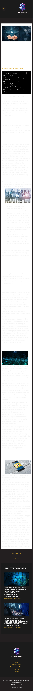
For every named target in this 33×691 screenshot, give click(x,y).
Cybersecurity (7, 69)
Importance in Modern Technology (15, 78)
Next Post (16, 558)
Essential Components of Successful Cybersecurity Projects (14, 83)
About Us (16, 669)
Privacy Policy (16, 665)
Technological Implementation (14, 88)
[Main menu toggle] (4, 9)
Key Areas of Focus (11, 80)
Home (16, 662)
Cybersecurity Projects (10, 76)
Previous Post (16, 553)
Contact (16, 672)
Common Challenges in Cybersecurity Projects (14, 91)
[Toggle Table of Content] (27, 73)
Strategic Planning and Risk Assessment (16, 86)
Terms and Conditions (16, 667)
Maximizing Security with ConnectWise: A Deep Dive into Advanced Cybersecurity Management (15, 592)
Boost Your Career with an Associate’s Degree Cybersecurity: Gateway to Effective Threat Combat (16, 622)
